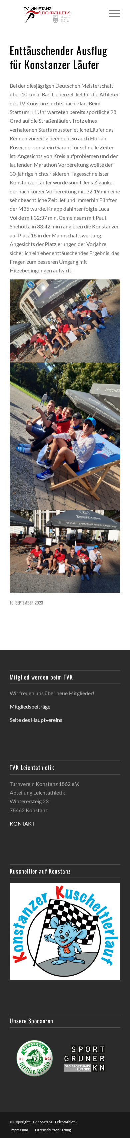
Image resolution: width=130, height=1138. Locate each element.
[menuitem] (111, 13)
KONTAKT (22, 823)
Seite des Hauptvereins (36, 720)
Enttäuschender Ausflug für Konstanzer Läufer (58, 57)
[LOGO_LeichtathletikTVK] (54, 13)
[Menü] (111, 13)
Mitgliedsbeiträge (30, 706)
